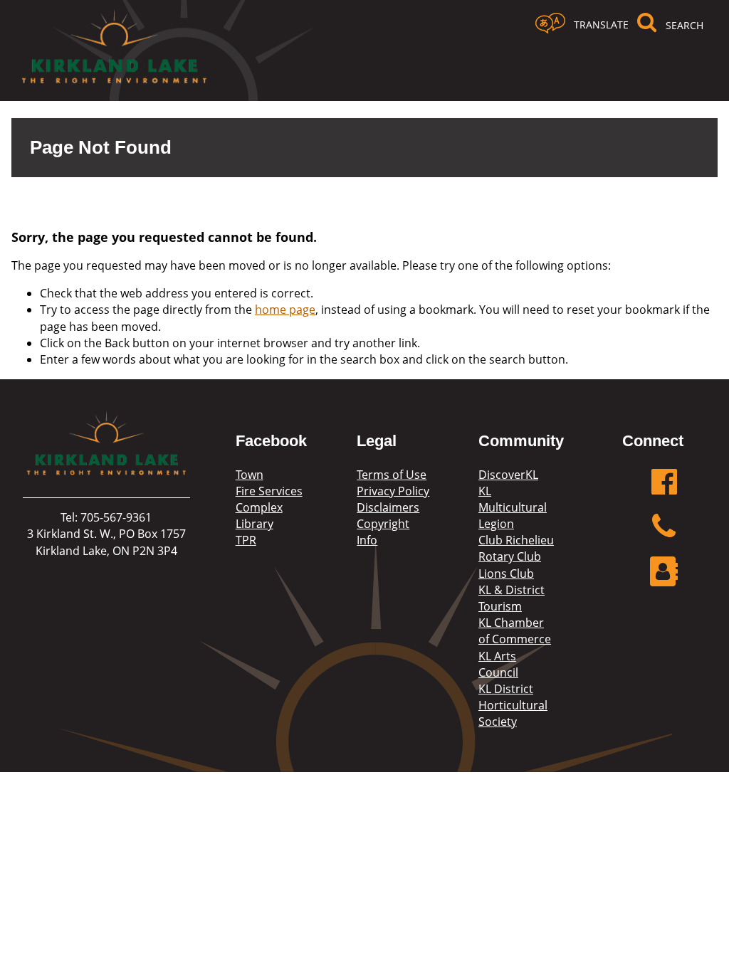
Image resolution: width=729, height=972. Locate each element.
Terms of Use (391, 474)
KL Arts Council (498, 664)
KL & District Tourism (511, 598)
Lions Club (506, 573)
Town (249, 474)
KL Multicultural (512, 499)
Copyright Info (383, 532)
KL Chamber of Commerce (514, 631)
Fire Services (269, 491)
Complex (259, 507)
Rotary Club (509, 556)
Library (254, 524)
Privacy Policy (393, 491)
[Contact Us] (664, 578)
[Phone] (664, 534)
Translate (601, 24)
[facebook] (664, 489)
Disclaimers (388, 507)
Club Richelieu (516, 540)
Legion (496, 524)
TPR (246, 540)
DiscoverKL (508, 474)
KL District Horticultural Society (512, 705)
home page (285, 309)
